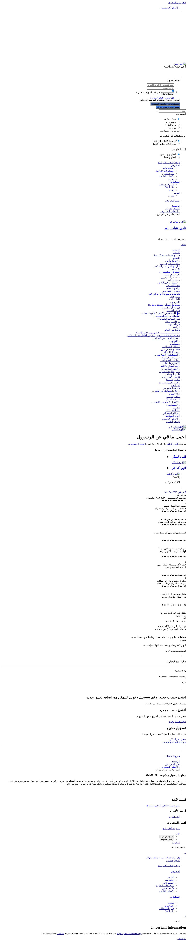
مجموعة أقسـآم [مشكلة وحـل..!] (164, 305)
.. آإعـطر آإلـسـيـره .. (170, 418)
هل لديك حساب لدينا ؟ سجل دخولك (162, 77)
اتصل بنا (176, 842)
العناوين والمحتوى (167, 154)
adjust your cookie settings (129, 933)
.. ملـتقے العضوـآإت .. (170, 360)
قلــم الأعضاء (173, 374)
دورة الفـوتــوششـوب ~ (168, 319)
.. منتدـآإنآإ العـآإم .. (171, 352)
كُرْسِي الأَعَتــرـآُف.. (170, 377)
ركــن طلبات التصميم (169, 371)
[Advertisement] (93, 39)
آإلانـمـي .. (175, 269)
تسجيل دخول (167, 94)
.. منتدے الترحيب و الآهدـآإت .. (166, 338)
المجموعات (168, 168)
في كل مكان (170, 119)
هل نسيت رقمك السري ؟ (162, 97)
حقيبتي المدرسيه (172, 388)
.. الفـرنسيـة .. (173, 396)
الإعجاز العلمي (173, 421)
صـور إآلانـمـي (173, 310)
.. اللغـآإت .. (174, 341)
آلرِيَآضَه (176, 327)
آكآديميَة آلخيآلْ (173, 399)
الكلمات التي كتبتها (164, 141)
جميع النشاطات (166, 184)
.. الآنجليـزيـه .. (173, 405)
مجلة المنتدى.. (173, 285)
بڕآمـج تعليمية (173, 288)
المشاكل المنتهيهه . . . (169, 272)
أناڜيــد (176, 258)
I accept (182, 938)
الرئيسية (176, 249)
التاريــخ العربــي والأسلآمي (167, 266)
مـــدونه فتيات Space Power (166, 255)
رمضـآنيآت (175, 344)
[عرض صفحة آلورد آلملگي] (179, 429)
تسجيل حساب (173, 107)
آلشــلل (176, 407)
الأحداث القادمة (166, 176)
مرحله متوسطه (172, 321)
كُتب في (175, 492)
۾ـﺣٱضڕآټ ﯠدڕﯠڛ (170, 277)
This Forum (171, 125)
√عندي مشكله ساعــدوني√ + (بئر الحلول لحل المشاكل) (153, 335)
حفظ (183, 244)
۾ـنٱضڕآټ (174, 280)
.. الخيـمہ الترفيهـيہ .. (170, 263)
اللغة (177, 833)
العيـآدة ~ (175, 385)
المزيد (171, 179)
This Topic (171, 128)
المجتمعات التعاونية (165, 170)
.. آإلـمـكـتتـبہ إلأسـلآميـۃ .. (167, 355)
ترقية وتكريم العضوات (169, 382)
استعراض (175, 165)
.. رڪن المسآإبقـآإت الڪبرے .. (165, 391)
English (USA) (167, 840)
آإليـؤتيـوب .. (174, 302)
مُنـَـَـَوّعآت (175, 296)
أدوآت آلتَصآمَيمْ (172, 416)
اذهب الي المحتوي (177, 2)
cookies (60, 933)
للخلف (171, 877)
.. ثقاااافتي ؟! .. (173, 410)
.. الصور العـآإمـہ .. (171, 368)
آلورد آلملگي (172, 444)
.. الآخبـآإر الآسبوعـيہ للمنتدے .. (165, 402)
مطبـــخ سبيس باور (170, 349)
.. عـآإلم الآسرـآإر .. (171, 413)
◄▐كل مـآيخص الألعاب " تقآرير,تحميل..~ (160, 313)
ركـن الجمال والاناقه (170, 366)
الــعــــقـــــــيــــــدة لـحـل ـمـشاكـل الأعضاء (158, 332)
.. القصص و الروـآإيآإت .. (168, 282)
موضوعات (171, 122)
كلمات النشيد (173, 299)
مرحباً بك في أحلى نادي (169, 162)
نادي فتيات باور (175, 228)
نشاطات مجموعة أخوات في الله (164, 294)
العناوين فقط (170, 157)
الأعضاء (176, 252)
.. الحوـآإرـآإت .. (172, 261)
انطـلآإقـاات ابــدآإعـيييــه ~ (167, 316)
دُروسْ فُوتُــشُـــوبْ (170, 307)
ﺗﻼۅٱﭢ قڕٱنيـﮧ (172, 274)
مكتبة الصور (168, 173)
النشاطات (175, 182)
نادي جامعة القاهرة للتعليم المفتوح (163, 805)
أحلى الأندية (174, 817)
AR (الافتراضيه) (167, 837)
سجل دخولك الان (178, 739)
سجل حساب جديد (177, 721)
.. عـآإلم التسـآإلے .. (171, 346)
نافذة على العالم (172, 330)
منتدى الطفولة (173, 380)
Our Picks (169, 187)
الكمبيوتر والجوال (171, 363)
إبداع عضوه (174, 393)
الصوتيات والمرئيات (170, 357)
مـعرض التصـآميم (171, 291)
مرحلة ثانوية (174, 324)
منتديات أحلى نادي (171, 828)
